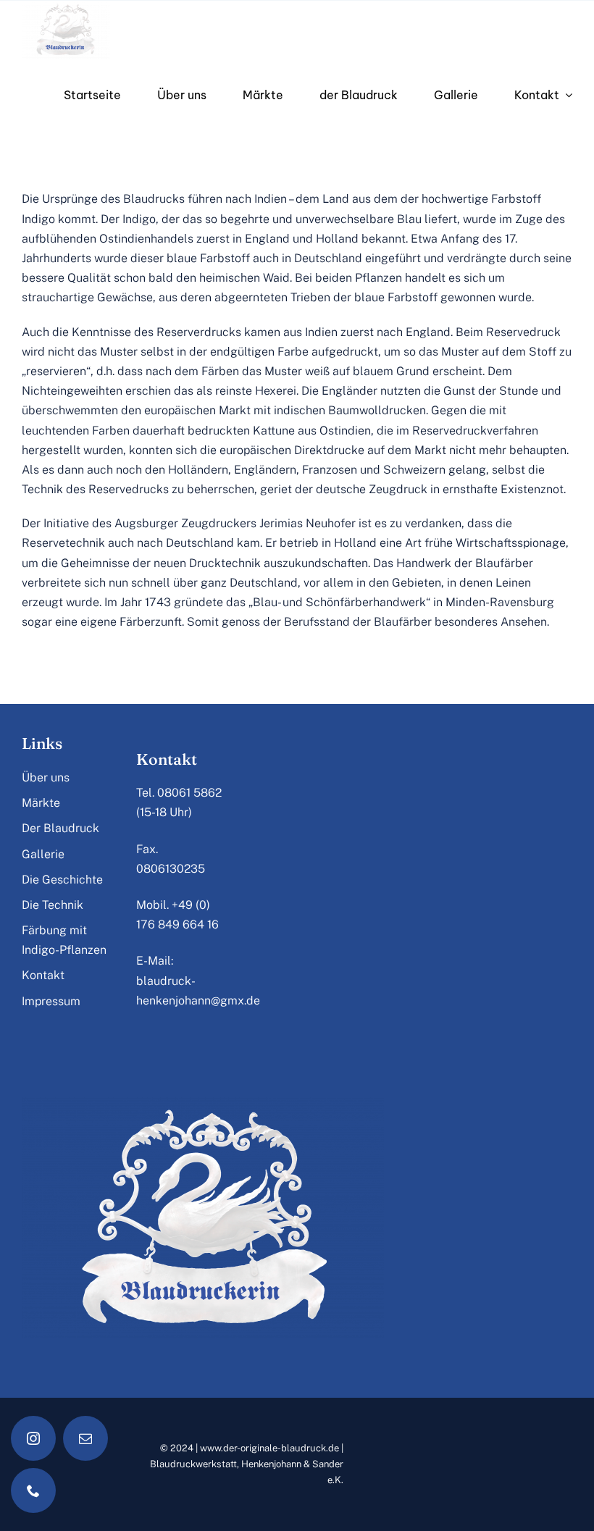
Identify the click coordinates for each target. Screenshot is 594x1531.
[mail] (85, 1438)
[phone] (33, 1490)
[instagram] (33, 1438)
